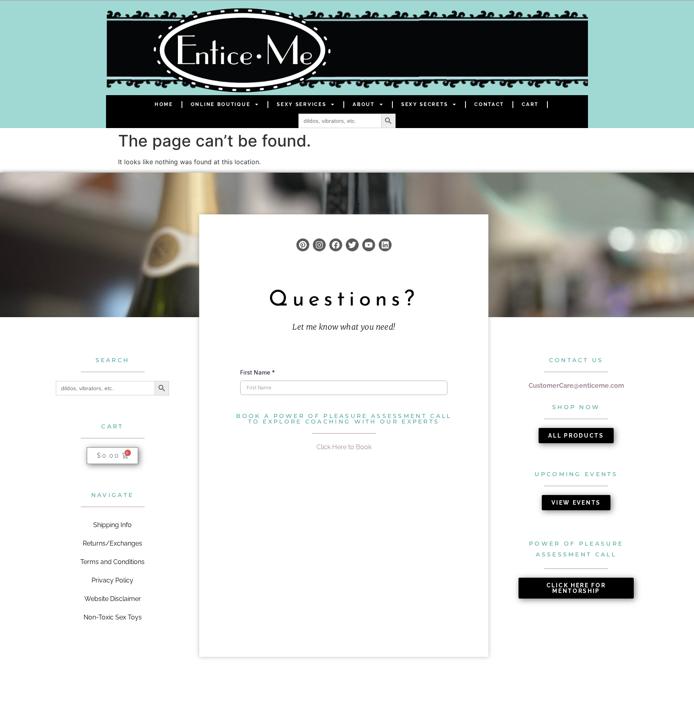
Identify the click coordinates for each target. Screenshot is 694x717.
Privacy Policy (112, 580)
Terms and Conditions (112, 562)
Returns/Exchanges (112, 543)
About (364, 104)
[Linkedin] (385, 244)
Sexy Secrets (424, 104)
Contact (489, 104)
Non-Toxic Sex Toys (113, 617)
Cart (530, 104)
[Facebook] (335, 244)
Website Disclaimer (112, 599)
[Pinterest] (302, 244)
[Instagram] (319, 244)
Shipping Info (112, 525)
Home (164, 104)
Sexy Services (301, 104)
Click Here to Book (343, 447)
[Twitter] (352, 244)
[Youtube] (368, 244)
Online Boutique (221, 104)
